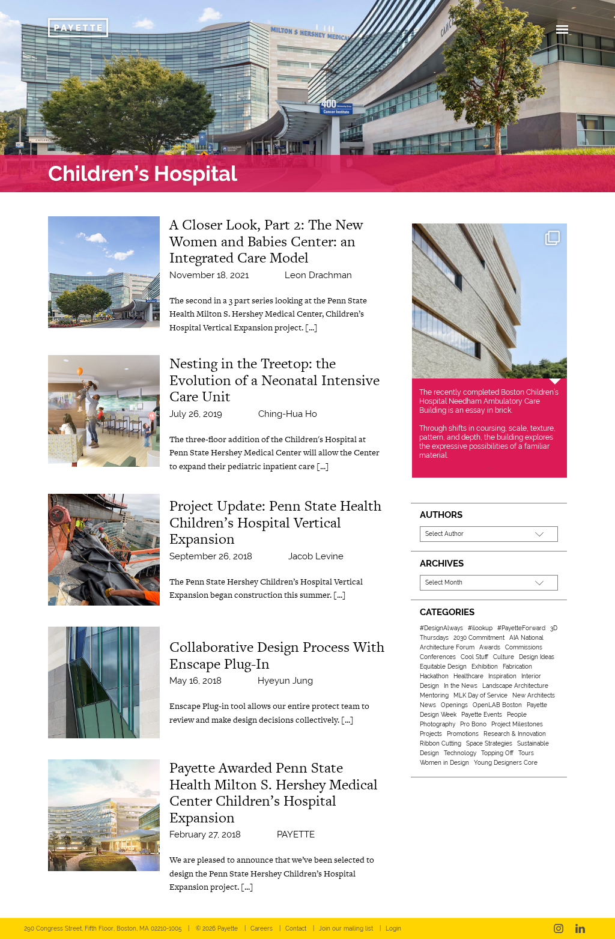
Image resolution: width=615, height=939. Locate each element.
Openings (454, 705)
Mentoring (434, 695)
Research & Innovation (514, 734)
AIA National (526, 637)
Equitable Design (443, 666)
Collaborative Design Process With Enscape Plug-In (276, 655)
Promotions (463, 734)
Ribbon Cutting (440, 743)
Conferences (438, 657)
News (428, 705)
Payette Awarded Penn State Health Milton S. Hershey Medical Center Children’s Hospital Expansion (273, 792)
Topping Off (497, 753)
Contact (295, 928)
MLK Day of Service (480, 695)
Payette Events (481, 714)
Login (393, 928)
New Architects (533, 695)
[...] (311, 327)
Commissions (523, 647)
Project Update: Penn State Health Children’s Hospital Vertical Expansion (275, 522)
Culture (503, 657)
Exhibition (484, 666)
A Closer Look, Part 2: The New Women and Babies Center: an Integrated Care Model (266, 240)
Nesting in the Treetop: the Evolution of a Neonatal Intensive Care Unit (274, 379)
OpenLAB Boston (497, 705)
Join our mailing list (346, 928)
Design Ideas (536, 657)
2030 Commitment (478, 637)
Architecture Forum (447, 647)
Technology (460, 753)
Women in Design (444, 762)
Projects (431, 734)
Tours (526, 753)
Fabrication (517, 666)
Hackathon (434, 676)
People (517, 714)
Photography (437, 724)
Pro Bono (473, 724)
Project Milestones (517, 724)
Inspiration (502, 676)
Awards (489, 647)
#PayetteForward (521, 628)
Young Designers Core (506, 762)
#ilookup (480, 628)
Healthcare (468, 676)
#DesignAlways (441, 628)
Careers (261, 928)
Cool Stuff (474, 657)
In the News (460, 685)
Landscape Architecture (515, 685)
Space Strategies (489, 743)
